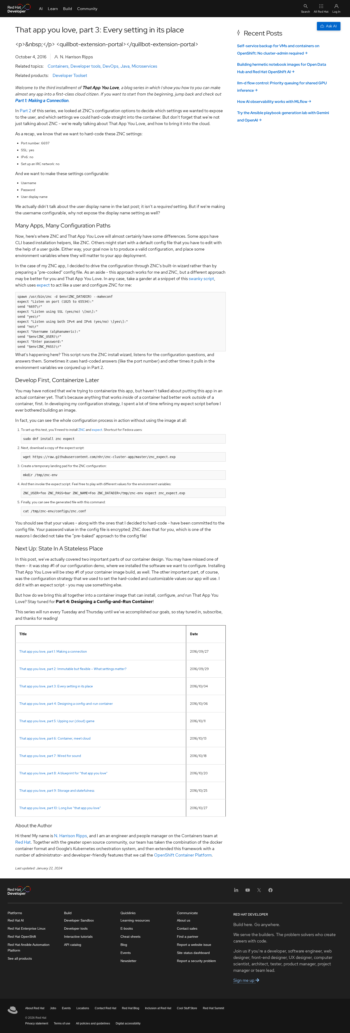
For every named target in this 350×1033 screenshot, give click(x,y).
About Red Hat (34, 1008)
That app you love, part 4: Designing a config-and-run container (66, 703)
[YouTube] (247, 891)
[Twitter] (259, 891)
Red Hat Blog (130, 1008)
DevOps (110, 66)
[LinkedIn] (236, 891)
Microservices (144, 66)
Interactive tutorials (78, 936)
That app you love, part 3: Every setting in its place (56, 686)
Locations (82, 1008)
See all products (20, 958)
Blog (123, 945)
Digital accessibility (128, 1023)
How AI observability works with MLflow (272, 101)
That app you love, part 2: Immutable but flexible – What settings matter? (72, 669)
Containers (58, 66)
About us (183, 920)
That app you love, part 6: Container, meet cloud (54, 738)
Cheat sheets (130, 936)
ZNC (81, 430)
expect (43, 285)
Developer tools (85, 66)
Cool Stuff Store (187, 1008)
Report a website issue (194, 945)
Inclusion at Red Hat (158, 1008)
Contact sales (187, 928)
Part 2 (25, 110)
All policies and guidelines (93, 1023)
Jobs (53, 1008)
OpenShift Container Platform (183, 855)
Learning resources (135, 920)
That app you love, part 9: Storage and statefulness (56, 790)
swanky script (201, 278)
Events (125, 953)
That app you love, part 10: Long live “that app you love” (60, 808)
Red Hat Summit (213, 1008)
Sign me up (244, 980)
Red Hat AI (16, 920)
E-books (126, 928)
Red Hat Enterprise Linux (26, 928)
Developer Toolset (70, 75)
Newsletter (128, 961)
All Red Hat (321, 12)
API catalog (72, 945)
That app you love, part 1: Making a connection (53, 651)
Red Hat (23, 842)
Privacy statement (36, 1023)
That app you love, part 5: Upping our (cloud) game (57, 721)
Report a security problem (196, 961)
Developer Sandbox (79, 920)
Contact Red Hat (105, 1008)
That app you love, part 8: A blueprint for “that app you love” (63, 773)
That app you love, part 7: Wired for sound (50, 756)
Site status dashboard (193, 953)
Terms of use (62, 1023)
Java (125, 66)
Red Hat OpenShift (22, 936)
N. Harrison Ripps (70, 835)
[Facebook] (270, 891)
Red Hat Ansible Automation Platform (29, 947)
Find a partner (187, 936)
